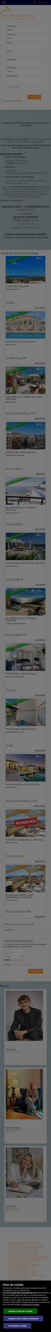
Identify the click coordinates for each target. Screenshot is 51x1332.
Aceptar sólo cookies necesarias (23, 1318)
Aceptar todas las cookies (20, 1311)
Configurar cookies (17, 1326)
